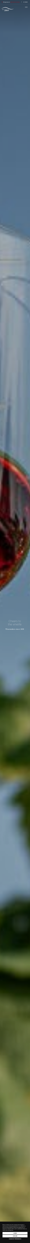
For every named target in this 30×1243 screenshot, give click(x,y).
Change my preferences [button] (15, 1239)
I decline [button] (15, 1236)
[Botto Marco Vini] (7, 9)
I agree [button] (15, 1233)
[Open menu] (26, 7)
